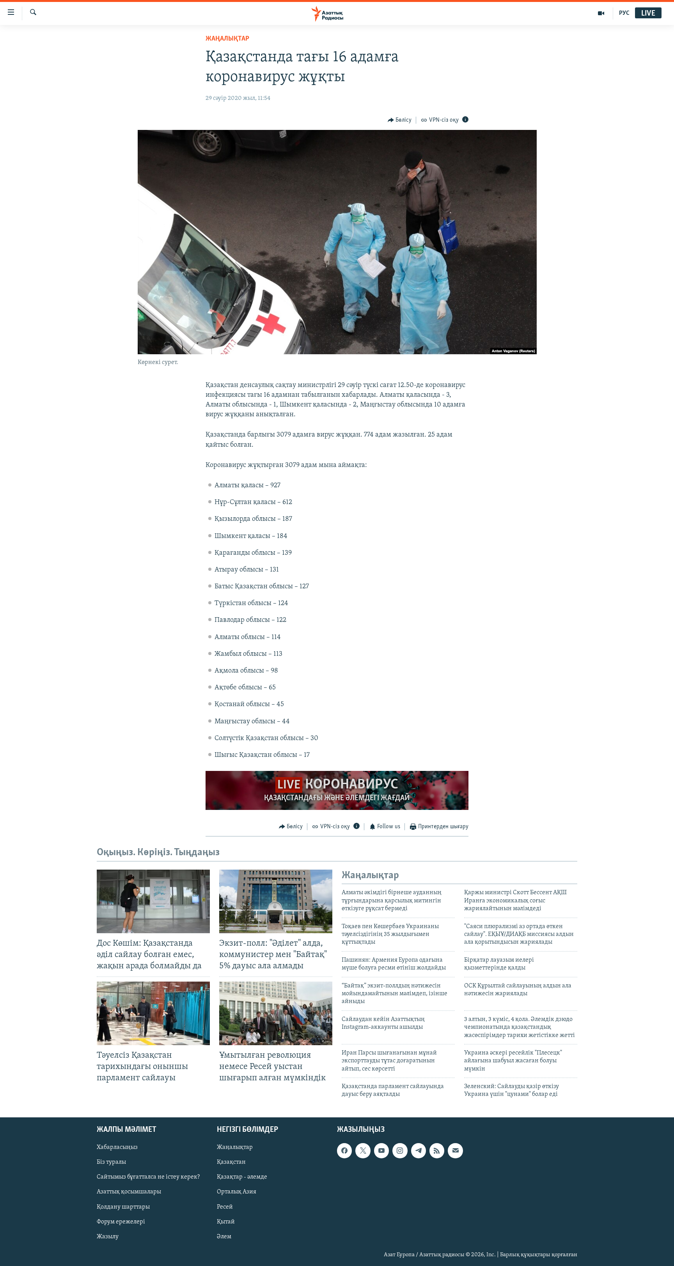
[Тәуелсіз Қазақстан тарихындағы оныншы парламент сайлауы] (153, 1013)
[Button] (400, 120)
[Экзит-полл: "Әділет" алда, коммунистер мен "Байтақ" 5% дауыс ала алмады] (275, 901)
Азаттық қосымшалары (129, 1192)
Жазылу (108, 1236)
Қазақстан (231, 1162)
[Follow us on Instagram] (399, 1150)
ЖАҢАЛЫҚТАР (227, 39)
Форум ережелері (121, 1221)
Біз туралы (111, 1162)
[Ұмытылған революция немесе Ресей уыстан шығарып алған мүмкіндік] (275, 1013)
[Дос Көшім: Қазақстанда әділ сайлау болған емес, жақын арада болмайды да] (153, 901)
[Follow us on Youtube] (381, 1150)
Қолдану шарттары (123, 1207)
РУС (624, 13)
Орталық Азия (236, 1192)
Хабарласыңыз (117, 1147)
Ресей (225, 1207)
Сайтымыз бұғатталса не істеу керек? (148, 1177)
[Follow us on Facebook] (344, 1150)
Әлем (224, 1236)
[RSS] (436, 1150)
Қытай (226, 1221)
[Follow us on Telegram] (418, 1150)
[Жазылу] (455, 1150)
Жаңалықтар (235, 1147)
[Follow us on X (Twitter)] (362, 1150)
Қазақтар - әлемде (242, 1177)
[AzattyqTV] (601, 13)
